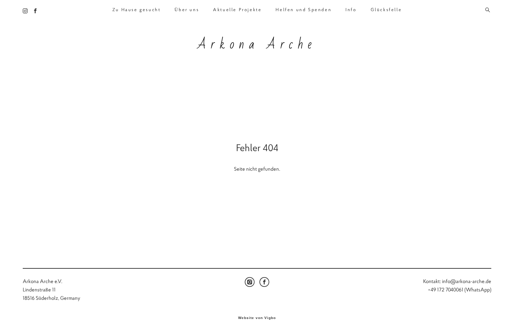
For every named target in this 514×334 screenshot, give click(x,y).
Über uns (186, 10)
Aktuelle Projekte (237, 10)
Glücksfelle (386, 10)
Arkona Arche (257, 45)
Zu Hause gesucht (136, 10)
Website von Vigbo (257, 318)
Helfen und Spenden (303, 10)
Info (350, 10)
